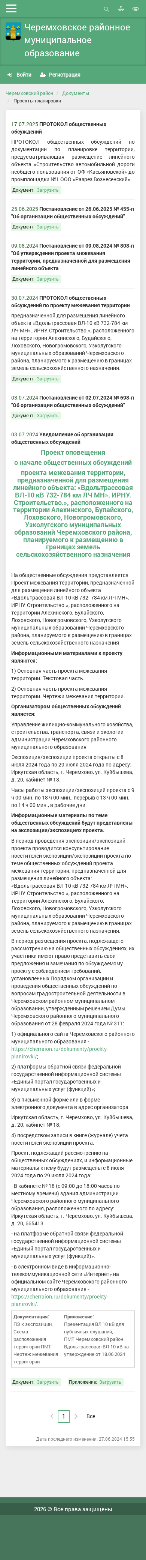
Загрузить (48, 190)
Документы (75, 93)
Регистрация (64, 74)
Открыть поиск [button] (106, 13)
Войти (23, 74)
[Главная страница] (13, 32)
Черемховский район (29, 93)
